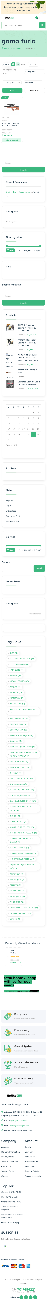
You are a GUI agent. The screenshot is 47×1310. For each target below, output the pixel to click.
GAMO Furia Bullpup (10, 1222)
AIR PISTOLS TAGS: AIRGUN (22, 711)
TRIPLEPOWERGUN (20, 913)
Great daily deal (23, 1046)
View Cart (29, 1152)
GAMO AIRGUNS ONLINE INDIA (21, 808)
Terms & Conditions (9, 1161)
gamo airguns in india (22, 795)
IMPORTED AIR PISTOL (22, 859)
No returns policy (23, 1078)
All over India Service (26, 1062)
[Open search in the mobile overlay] (23, 25)
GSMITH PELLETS (19, 847)
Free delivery (21, 1030)
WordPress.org (12, 521)
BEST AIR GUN (18, 724)
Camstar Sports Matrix (22, 746)
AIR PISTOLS (17, 703)
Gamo (4, 121)
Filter (11, 250)
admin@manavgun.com (19, 1125)
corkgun (15, 773)
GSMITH (15, 816)
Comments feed (13, 516)
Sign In (28, 1147)
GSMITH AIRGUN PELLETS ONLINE (21, 840)
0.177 (13, 653)
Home (6, 48)
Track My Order (32, 1161)
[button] (11, 140)
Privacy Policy (7, 1156)
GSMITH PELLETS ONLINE (23, 853)
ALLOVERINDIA (19, 718)
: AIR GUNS (16, 670)
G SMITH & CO (18, 821)
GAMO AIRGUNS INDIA (22, 789)
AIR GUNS (5, 118)
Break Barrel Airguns (21, 735)
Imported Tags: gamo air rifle (22, 866)
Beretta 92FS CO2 (9, 1197)
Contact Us (6, 1166)
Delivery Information (10, 1152)
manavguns (17, 879)
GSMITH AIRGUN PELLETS (23, 833)
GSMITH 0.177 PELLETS (22, 827)
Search (6, 562)
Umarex (15, 919)
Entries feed (11, 511)
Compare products (33, 1176)
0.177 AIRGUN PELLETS (22, 658)
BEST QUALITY (18, 730)
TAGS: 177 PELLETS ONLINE (24, 907)
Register (9, 500)
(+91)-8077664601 (19, 1120)
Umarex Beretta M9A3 (11, 1201)
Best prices (20, 1014)
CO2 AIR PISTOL (19, 761)
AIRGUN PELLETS (19, 681)
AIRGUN (15, 675)
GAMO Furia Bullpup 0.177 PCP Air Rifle (10, 124)
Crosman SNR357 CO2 (11, 1192)
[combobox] (33, 64)
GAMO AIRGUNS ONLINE (23, 801)
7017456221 (26, 1289)
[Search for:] (23, 163)
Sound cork (17, 890)
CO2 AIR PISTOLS (19, 767)
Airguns (15, 686)
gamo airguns (18, 784)
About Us (5, 1147)
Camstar (16, 741)
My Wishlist (30, 1156)
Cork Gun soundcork (21, 778)
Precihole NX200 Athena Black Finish (12, 1216)
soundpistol (17, 896)
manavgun (16, 874)
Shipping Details (32, 1171)
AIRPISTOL (16, 698)
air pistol (16, 692)
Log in (8, 506)
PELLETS (15, 885)
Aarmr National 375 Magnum (10, 1208)
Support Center (8, 1171)
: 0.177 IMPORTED (19, 664)
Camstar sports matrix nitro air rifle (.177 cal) (23, 754)
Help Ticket (30, 1166)
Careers (4, 1176)
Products (17, 48)
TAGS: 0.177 (17, 902)
